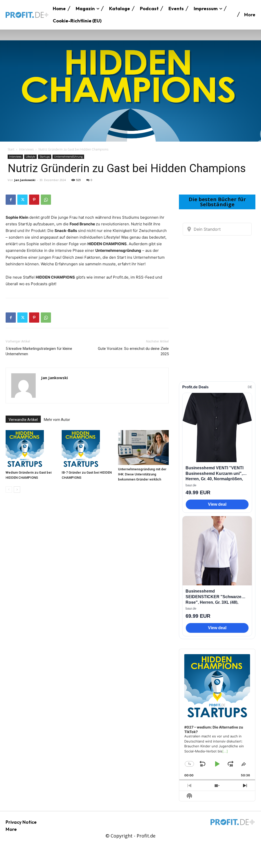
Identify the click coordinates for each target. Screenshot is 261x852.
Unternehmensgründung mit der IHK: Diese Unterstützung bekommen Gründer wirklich (142, 474)
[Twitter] (22, 200)
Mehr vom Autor (57, 420)
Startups (45, 156)
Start (11, 149)
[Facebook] (11, 200)
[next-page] (17, 489)
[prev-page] (9, 489)
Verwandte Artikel (23, 420)
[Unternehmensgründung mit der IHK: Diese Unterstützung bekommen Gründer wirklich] (143, 447)
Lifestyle (30, 156)
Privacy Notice (21, 822)
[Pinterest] (34, 200)
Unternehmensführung (68, 156)
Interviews (26, 149)
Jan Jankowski (24, 180)
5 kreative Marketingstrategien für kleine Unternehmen (39, 351)
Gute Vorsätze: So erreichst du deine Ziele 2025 (133, 351)
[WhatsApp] (46, 200)
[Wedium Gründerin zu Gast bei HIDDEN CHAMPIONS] (31, 449)
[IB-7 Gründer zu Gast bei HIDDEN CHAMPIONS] (87, 449)
